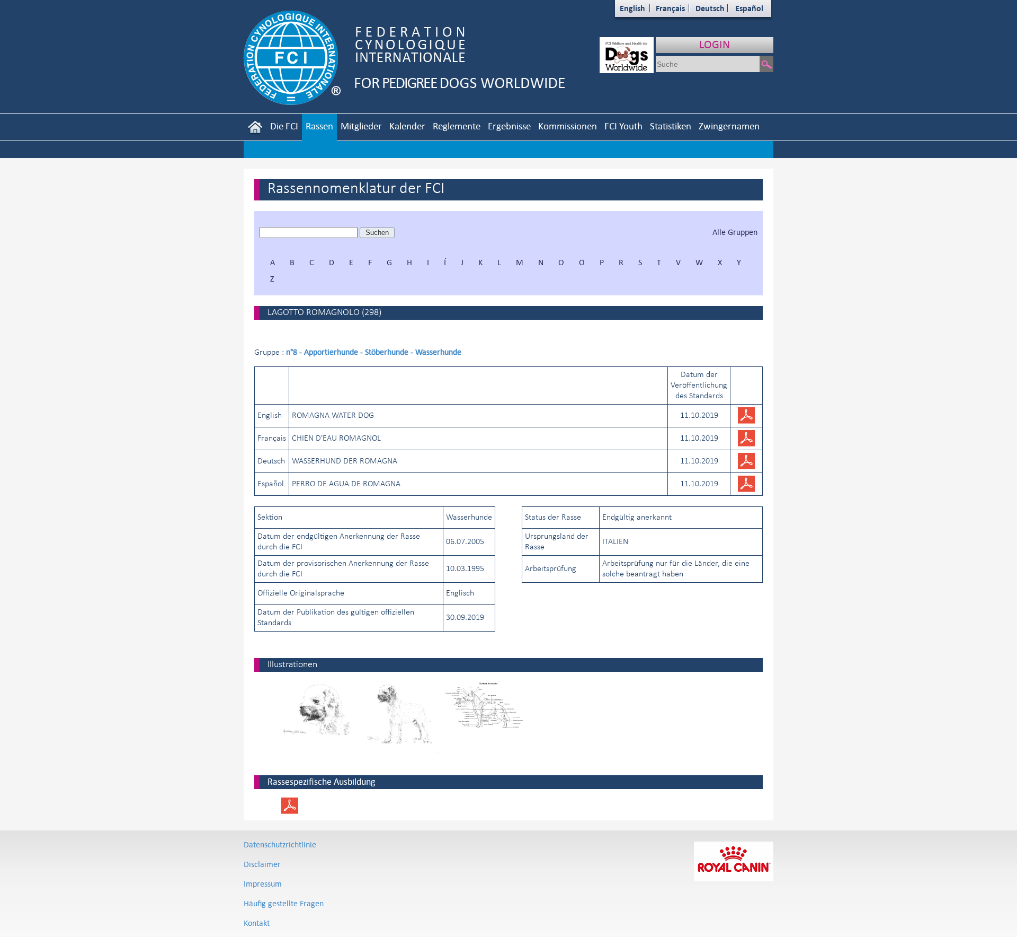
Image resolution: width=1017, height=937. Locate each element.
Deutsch (710, 8)
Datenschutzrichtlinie (280, 844)
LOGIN (714, 44)
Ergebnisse (509, 126)
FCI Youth (623, 126)
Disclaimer (262, 864)
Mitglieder (361, 126)
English (632, 8)
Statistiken (670, 126)
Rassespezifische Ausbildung (321, 781)
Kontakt (257, 923)
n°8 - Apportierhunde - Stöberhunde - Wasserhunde (373, 352)
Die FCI (284, 126)
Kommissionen (567, 126)
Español (749, 8)
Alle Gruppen (734, 232)
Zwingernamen (729, 126)
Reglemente (456, 126)
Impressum (263, 884)
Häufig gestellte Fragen (284, 903)
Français (670, 8)
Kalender (407, 126)
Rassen (319, 126)
